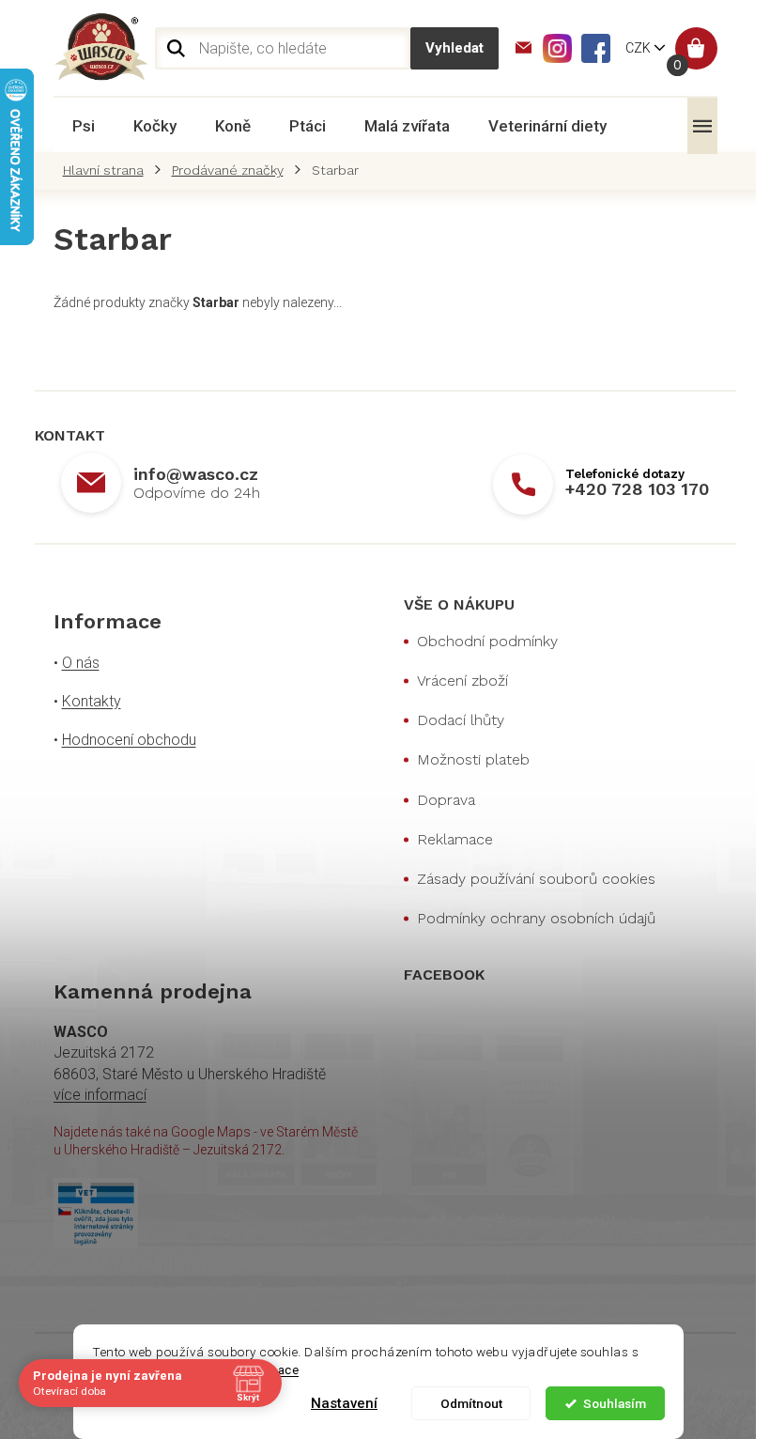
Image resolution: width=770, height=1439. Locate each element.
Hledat (454, 48)
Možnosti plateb (473, 759)
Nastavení (344, 1403)
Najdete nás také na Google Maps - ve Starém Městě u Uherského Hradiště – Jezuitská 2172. (206, 1140)
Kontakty (91, 701)
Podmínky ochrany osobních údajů (536, 918)
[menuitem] (84, 126)
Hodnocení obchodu (129, 740)
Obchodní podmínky (487, 641)
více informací (100, 1095)
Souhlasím (613, 1403)
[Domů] (108, 170)
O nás (81, 663)
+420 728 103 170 (637, 489)
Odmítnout (470, 1403)
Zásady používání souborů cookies (536, 879)
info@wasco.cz (195, 474)
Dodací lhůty (460, 720)
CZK (639, 47)
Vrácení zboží (462, 680)
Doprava (446, 800)
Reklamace (455, 839)
